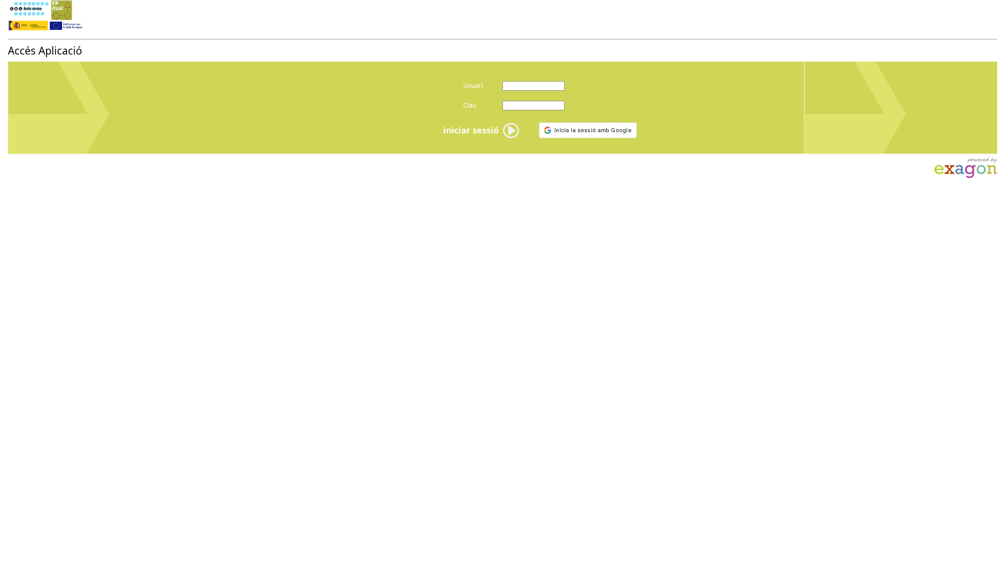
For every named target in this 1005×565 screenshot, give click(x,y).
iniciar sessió (471, 130)
